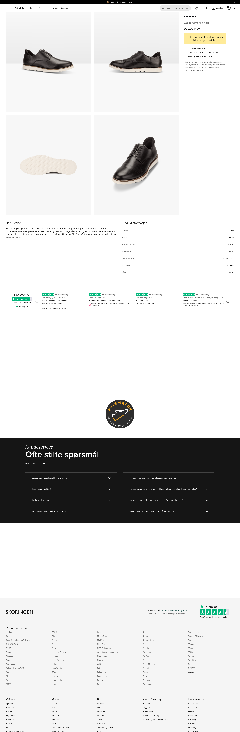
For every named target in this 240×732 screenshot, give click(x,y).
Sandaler (10, 723)
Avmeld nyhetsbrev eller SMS (155, 719)
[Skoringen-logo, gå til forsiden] (14, 8)
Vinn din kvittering (151, 715)
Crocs (8, 680)
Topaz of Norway (195, 636)
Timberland (148, 684)
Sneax (55, 8)
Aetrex (9, 636)
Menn (41, 8)
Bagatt (9, 652)
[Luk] (234, 2)
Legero (55, 676)
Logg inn (146, 707)
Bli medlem (148, 703)
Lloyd (54, 684)
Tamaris (146, 672)
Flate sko (10, 707)
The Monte (147, 680)
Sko (53, 707)
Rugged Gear (148, 640)
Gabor (54, 640)
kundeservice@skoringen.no (174, 610)
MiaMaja (100, 640)
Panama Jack (103, 676)
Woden (191, 656)
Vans (190, 648)
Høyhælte (10, 715)
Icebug (55, 664)
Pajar (99, 668)
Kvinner (33, 8)
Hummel (55, 656)
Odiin (99, 664)
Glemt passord (149, 711)
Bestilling (192, 719)
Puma (99, 684)
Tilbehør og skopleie (61, 727)
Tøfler (8, 727)
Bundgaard (11, 664)
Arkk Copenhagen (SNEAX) (18, 640)
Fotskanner (193, 715)
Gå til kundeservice (34, 463)
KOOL (54, 672)
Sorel (145, 660)
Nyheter (9, 703)
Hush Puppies (58, 660)
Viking (191, 652)
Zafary (191, 664)
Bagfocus (64, 8)
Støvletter (10, 719)
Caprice (9, 672)
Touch (191, 640)
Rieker (145, 632)
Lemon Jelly (57, 680)
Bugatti (9, 660)
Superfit (146, 668)
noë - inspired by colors (107, 652)
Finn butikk (193, 703)
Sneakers (10, 711)
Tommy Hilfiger (194, 632)
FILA (54, 636)
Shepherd (147, 648)
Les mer (130, 2)
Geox (54, 648)
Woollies (192, 660)
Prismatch (192, 707)
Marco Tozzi (102, 636)
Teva (145, 676)
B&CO (8, 648)
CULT (8, 684)
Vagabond (192, 644)
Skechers (147, 652)
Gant (54, 644)
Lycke (99, 632)
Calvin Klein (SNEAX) (15, 668)
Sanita (145, 644)
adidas (9, 632)
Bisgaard (10, 656)
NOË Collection (104, 648)
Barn (48, 8)
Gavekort (192, 711)
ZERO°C (191, 668)
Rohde (145, 636)
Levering (192, 727)
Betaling (192, 723)
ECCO (54, 632)
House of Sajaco (59, 652)
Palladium (101, 672)
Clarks (8, 676)
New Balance (103, 644)
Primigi (100, 680)
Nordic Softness (104, 656)
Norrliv (100, 660)
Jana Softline (57, 668)
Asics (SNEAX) (12, 644)
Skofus (146, 656)
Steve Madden (149, 664)
